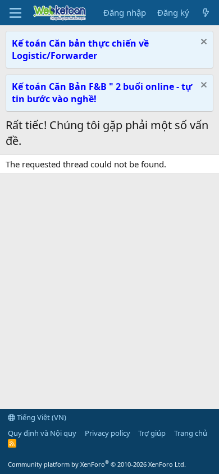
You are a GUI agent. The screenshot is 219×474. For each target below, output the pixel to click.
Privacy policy (107, 433)
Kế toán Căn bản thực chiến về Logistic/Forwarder (80, 49)
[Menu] (15, 13)
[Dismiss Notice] (202, 43)
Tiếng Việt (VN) (40, 417)
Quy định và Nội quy (42, 433)
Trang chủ (190, 433)
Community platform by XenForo (97, 464)
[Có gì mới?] (206, 12)
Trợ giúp (152, 433)
